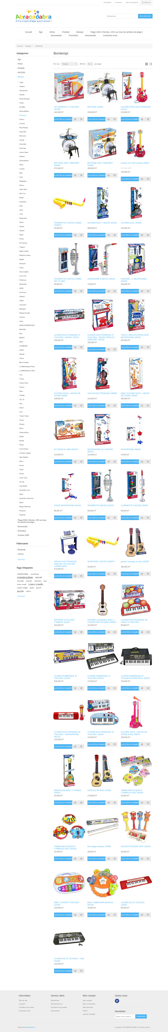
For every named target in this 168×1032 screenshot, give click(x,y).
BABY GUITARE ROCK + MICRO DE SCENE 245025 (135, 394)
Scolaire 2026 (23, 535)
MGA (21, 342)
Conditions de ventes (26, 1007)
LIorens (22, 317)
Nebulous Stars (25, 255)
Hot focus (22, 292)
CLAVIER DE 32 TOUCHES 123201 (132, 903)
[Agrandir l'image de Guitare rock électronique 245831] (136, 143)
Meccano (22, 136)
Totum (21, 358)
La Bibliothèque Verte (27, 371)
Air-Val (21, 482)
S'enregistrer (107, 2)
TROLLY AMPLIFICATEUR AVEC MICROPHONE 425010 (135, 336)
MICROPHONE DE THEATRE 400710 (100, 450)
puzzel (38, 588)
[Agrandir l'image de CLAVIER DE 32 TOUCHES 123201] (136, 883)
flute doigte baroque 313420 (99, 846)
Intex (21, 210)
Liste (150, 64)
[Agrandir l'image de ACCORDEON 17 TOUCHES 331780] (69, 87)
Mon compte (87, 1000)
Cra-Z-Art (22, 276)
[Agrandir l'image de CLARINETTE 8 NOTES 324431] (136, 486)
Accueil (28, 32)
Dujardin (22, 515)
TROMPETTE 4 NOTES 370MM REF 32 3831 (67, 280)
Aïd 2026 (21, 72)
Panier (85, 1011)
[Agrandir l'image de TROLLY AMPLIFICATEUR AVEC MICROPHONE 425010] (136, 315)
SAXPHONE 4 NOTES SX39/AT (101, 561)
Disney (21, 424)
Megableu (23, 181)
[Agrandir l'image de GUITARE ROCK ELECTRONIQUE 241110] (136, 87)
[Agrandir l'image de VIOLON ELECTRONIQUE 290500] (102, 373)
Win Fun (22, 193)
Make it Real (23, 251)
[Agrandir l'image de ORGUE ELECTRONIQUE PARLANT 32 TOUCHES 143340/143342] (69, 542)
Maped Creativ (24, 313)
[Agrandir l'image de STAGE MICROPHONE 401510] (69, 486)
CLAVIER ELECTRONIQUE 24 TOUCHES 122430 (100, 733)
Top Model (23, 486)
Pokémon (22, 280)
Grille (146, 64)
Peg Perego (23, 127)
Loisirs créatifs (35, 584)
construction (25, 577)
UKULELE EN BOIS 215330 (99, 790)
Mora (21, 428)
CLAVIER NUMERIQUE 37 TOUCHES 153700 (98, 677)
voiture (28, 591)
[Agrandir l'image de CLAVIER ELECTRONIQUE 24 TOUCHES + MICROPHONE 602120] (69, 712)
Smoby (21, 95)
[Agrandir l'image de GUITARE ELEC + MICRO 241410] (102, 203)
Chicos (21, 387)
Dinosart (22, 263)
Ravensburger (24, 99)
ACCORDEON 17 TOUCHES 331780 (66, 108)
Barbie (21, 441)
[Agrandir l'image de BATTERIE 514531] (102, 87)
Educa (21, 185)
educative (37, 581)
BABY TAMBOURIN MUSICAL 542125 (100, 903)
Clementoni (23, 90)
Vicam (21, 420)
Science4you (24, 432)
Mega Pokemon (25, 506)
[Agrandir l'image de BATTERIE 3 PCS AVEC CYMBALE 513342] (69, 600)
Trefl (21, 214)
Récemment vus (57, 1004)
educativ (29, 581)
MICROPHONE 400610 (131, 449)
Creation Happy (25, 453)
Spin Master (23, 457)
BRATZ (22, 338)
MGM (21, 288)
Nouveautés (56, 35)
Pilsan (21, 445)
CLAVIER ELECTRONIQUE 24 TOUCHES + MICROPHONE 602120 (67, 734)
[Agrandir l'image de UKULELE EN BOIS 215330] (102, 771)
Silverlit (22, 296)
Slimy (21, 165)
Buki (21, 173)
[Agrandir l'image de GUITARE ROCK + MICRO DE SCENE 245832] (69, 373)
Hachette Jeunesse (26, 498)
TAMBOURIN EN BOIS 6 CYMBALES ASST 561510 (132, 791)
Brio (20, 333)
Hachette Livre (24, 490)
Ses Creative (24, 272)
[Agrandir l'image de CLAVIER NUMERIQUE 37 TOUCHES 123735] (69, 656)
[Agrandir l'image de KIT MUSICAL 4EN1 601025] (69, 430)
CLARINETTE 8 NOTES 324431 (134, 505)
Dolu (21, 206)
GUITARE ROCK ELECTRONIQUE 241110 (136, 108)
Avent (21, 408)
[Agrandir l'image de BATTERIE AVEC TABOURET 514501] (102, 143)
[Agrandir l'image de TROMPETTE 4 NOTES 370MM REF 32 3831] (69, 259)
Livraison (22, 1004)
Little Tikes (23, 189)
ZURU (21, 350)
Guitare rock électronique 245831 (135, 163)
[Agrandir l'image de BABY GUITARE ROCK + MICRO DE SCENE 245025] (136, 373)
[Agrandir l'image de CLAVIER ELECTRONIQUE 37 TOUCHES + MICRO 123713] (69, 315)
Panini (21, 474)
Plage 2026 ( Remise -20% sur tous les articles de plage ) (116, 32)
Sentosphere (24, 160)
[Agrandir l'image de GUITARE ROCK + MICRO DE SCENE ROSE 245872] (136, 712)
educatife (20, 581)
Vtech (21, 222)
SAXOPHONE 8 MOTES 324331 (101, 279)
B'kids (21, 198)
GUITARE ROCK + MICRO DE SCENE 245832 (67, 394)
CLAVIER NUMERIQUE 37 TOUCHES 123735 (65, 677)
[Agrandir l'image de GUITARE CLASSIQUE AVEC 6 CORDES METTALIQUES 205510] (102, 600)
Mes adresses (88, 1007)
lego (45, 581)
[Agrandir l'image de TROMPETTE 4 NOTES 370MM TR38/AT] (69, 203)
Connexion (118, 2)
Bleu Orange (24, 362)
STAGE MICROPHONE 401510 (67, 505)
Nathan (22, 156)
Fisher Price (23, 383)
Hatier (21, 301)
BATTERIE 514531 (95, 107)
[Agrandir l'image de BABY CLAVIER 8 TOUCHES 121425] (69, 883)
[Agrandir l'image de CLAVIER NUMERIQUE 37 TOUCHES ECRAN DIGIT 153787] (136, 656)
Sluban (21, 230)
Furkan (22, 169)
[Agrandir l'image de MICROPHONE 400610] (136, 430)
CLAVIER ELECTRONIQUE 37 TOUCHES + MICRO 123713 (67, 336)
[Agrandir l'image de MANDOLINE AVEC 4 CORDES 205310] (69, 771)
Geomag (22, 148)
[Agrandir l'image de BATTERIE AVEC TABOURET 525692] (69, 143)
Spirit (21, 494)
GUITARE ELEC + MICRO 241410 (102, 223)
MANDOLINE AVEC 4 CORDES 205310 (67, 791)
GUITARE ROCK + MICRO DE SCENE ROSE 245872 (134, 733)
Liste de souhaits (89, 1014)
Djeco (21, 502)
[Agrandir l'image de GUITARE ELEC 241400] (136, 203)
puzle (32, 588)
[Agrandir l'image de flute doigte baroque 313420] (102, 827)
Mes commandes (89, 1004)
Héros (52, 32)
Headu (21, 226)
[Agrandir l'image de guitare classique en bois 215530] (136, 542)
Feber (21, 103)
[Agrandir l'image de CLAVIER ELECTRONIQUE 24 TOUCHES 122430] (102, 712)
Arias (21, 321)
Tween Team (24, 416)
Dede (21, 235)
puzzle (20, 591)
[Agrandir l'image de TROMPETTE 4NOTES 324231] (102, 486)
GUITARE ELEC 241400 (131, 223)
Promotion (73, 35)
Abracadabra (24, 111)
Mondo (21, 354)
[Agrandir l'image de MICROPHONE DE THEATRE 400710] (102, 430)
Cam (21, 177)
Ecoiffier (22, 107)
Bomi (21, 461)
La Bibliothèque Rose (27, 366)
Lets (21, 412)
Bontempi (22, 115)
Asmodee (22, 144)
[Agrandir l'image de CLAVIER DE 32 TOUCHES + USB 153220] (69, 939)
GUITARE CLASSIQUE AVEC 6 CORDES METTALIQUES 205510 (101, 621)
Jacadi (21, 140)
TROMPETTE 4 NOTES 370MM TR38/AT (67, 224)
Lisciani (22, 123)
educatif (38, 577)
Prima (21, 239)
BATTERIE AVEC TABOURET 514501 (100, 164)
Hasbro (22, 86)
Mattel (21, 259)
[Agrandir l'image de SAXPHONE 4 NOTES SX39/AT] (102, 542)
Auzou (21, 465)
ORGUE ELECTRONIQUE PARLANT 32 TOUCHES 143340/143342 (65, 563)
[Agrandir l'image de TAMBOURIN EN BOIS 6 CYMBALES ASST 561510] (136, 771)
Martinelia (23, 284)
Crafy (21, 469)
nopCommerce (30, 1027)
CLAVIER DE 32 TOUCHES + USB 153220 (69, 960)
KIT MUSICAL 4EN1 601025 (66, 449)
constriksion (34, 574)
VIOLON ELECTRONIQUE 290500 (102, 393)
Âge (41, 32)
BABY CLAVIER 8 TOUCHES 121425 (66, 903)
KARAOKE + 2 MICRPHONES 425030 (134, 280)
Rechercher (55, 1000)
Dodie (21, 436)
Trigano (22, 247)
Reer (21, 391)
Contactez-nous (110, 35)
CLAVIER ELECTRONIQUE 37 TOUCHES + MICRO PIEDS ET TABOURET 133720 (101, 337)
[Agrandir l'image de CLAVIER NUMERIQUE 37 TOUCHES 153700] (102, 656)
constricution (22, 574)
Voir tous (21, 559)
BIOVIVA (22, 329)
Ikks (20, 403)
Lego (21, 82)
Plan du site (23, 1000)
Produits (65, 32)
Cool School (23, 449)
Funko (21, 379)
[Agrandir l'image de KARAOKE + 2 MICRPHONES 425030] (136, 259)
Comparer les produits (59, 1007)
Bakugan (22, 309)
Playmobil (22, 218)
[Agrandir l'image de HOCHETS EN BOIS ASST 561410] (136, 827)
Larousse (22, 305)
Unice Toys (23, 478)
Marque (79, 32)
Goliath (22, 395)
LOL (21, 375)
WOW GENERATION (27, 325)
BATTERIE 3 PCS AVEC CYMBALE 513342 (64, 621)
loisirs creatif (21, 584)
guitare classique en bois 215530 (135, 561)
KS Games (23, 243)
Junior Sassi (23, 152)
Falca (21, 268)
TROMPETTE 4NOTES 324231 (100, 505)
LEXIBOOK (23, 346)
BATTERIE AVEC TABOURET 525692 (66, 164)
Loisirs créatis (22, 588)
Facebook (117, 1001)
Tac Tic (21, 399)
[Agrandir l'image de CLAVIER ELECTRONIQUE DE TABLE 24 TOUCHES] (136, 600)
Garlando (22, 202)
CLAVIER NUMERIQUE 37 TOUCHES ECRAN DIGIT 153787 (135, 677)
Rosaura (22, 511)
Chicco (21, 119)
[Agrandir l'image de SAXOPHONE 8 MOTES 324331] (102, 259)
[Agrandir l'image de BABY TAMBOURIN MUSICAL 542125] (102, 883)
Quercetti (22, 132)
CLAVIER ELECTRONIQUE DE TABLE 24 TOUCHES (134, 621)
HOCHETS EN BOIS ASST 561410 (136, 846)
